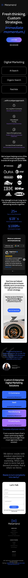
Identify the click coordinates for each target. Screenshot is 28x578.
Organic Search (14, 80)
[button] (4, 259)
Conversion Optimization (14, 535)
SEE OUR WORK (14, 45)
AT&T (14, 544)
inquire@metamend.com (13, 564)
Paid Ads (14, 89)
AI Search (14, 70)
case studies (14, 540)
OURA (14, 542)
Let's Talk (14, 40)
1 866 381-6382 (10, 563)
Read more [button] (8, 267)
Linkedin (14, 554)
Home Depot (14, 547)
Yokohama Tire (14, 545)
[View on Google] (6, 252)
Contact (14, 555)
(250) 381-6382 (21, 563)
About (14, 551)
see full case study (14, 310)
